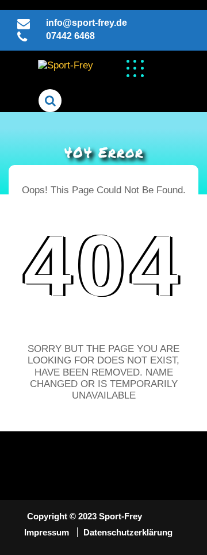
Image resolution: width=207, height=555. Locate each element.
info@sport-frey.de (86, 23)
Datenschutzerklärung (127, 532)
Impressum (47, 532)
